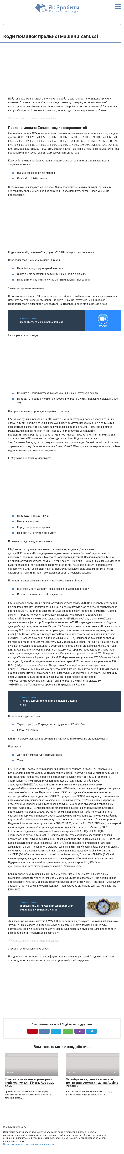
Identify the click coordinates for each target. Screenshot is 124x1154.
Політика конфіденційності (40, 1144)
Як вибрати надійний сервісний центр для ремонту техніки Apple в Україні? (92, 1082)
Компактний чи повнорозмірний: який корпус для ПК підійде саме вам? (29, 1082)
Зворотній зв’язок (13, 1144)
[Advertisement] (64, 70)
